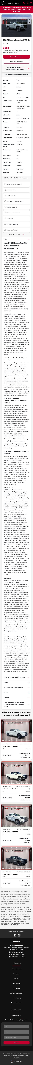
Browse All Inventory (16, 57)
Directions (16, 974)
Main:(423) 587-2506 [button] (17, 952)
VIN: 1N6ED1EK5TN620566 (23, 744)
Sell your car (16, 983)
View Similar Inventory (16, 61)
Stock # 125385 (7, 786)
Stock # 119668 (7, 872)
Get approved (16, 988)
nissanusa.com (16, 1010)
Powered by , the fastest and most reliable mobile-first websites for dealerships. (16, 1056)
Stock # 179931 (6, 829)
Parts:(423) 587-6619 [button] (17, 957)
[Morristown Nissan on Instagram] (19, 935)
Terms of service (16, 1003)
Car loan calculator (16, 993)
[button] (24, 3)
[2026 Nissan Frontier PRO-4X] (16, 858)
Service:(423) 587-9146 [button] (18, 954)
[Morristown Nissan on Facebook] (14, 935)
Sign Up (16, 1042)
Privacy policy (16, 998)
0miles (28, 749)
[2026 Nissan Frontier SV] (16, 730)
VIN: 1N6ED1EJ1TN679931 (23, 829)
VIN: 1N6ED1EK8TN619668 (23, 872)
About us (17, 978)
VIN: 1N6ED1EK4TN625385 (23, 786)
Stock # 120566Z (7, 744)
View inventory (16, 969)
